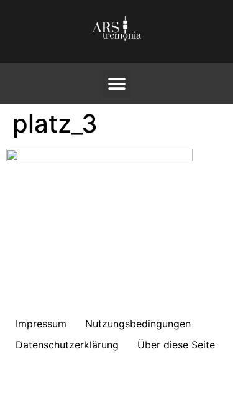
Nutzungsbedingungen (138, 323)
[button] (116, 84)
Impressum (41, 323)
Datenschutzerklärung (67, 344)
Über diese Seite (176, 344)
